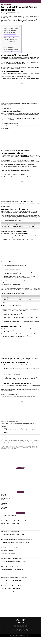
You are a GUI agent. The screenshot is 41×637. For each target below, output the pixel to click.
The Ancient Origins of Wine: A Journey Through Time (11, 564)
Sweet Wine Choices (12, 41)
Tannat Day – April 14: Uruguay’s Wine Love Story (10, 545)
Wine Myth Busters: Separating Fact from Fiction (10, 547)
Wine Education (4, 507)
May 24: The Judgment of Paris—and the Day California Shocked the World (14, 526)
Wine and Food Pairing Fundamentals (11, 28)
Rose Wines (3, 500)
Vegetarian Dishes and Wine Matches (11, 37)
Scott (6, 13)
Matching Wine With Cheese (10, 32)
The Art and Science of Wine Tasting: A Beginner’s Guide (11, 580)
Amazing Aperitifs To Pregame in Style (8, 550)
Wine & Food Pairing (4, 506)
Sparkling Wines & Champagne (6, 502)
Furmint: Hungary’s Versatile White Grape (8, 574)
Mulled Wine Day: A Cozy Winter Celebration (9, 553)
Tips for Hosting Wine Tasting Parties (11, 49)
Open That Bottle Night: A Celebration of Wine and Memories (12, 555)
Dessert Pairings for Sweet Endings (11, 39)
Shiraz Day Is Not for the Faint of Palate (8, 515)
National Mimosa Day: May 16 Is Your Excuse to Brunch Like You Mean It (14, 528)
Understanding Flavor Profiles (10, 30)
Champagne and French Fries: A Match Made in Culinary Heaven (12, 572)
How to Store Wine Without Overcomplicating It (10, 523)
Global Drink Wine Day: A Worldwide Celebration (10, 566)
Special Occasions (4, 503)
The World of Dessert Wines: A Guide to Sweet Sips (10, 588)
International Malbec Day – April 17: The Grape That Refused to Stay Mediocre (15, 542)
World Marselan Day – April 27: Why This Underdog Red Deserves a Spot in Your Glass (16, 539)
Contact (32, 629)
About (27, 629)
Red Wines (3, 499)
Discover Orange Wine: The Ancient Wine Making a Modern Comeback (14, 577)
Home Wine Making (4, 495)
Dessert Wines (3, 494)
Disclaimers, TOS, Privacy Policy (18, 629)
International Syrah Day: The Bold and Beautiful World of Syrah (12, 569)
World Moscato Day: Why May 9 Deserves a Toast (10, 531)
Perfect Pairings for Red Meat (10, 34)
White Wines (3, 504)
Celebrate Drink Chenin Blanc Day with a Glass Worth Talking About (13, 520)
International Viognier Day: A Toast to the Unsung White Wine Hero (13, 536)
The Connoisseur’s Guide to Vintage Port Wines (10, 591)
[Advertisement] (20, 91)
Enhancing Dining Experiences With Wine (12, 51)
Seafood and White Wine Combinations (12, 35)
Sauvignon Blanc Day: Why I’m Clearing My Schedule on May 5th (12, 534)
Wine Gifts (3, 508)
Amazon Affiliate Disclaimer (21, 630)
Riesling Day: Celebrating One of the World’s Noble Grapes (11, 558)
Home (8, 629)
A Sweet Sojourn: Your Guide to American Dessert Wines (11, 593)
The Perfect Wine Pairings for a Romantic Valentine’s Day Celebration (13, 561)
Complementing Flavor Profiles (14, 43)
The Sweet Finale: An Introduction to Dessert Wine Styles (11, 585)
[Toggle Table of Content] (19, 26)
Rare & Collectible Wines (5, 498)
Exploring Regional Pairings (10, 47)
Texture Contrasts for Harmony (14, 44)
